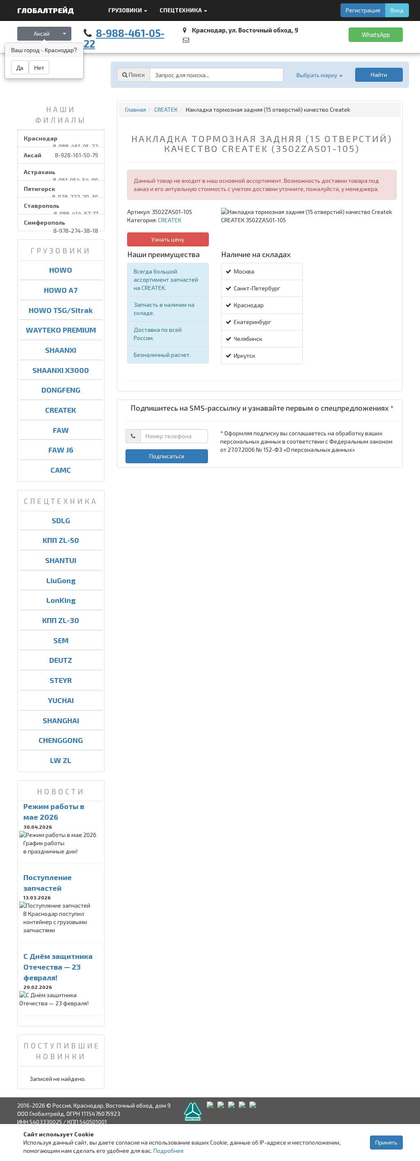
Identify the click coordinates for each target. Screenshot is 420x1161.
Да (19, 67)
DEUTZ (60, 659)
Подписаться (166, 456)
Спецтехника (181, 10)
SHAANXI (60, 349)
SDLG (61, 520)
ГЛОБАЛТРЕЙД (46, 10)
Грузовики (125, 10)
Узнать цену (167, 239)
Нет (39, 67)
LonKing (60, 600)
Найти (379, 74)
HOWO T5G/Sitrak (61, 310)
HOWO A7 (61, 289)
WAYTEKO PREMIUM (61, 329)
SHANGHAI (61, 720)
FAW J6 (60, 449)
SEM (60, 640)
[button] (319, 75)
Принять (386, 1142)
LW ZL (60, 760)
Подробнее (168, 1150)
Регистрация (363, 10)
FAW (61, 430)
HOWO (60, 269)
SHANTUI (60, 560)
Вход (397, 10)
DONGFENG (60, 389)
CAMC (60, 469)
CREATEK (60, 409)
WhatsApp (376, 34)
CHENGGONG (61, 740)
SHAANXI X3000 (60, 370)
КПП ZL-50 (61, 540)
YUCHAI (61, 700)
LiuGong (60, 580)
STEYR (61, 680)
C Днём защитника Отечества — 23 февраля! (58, 967)
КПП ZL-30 (60, 620)
